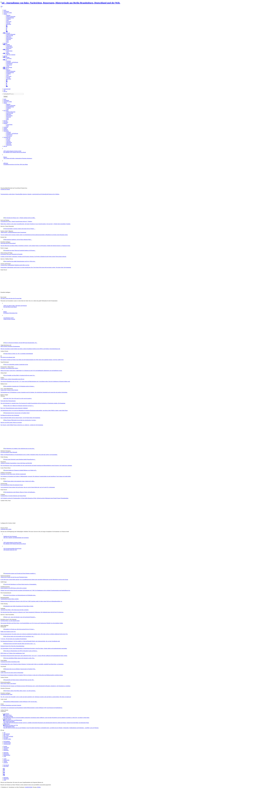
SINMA (39, 787)
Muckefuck (8, 48)
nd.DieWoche (9, 63)
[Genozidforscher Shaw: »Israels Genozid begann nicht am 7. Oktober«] (19, 217)
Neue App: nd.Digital (8, 736)
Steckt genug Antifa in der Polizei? (8, 683)
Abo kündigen (6, 733)
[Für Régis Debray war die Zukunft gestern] (19, 617)
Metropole (8, 39)
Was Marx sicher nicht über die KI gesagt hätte (11, 298)
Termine (5, 56)
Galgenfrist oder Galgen (6, 529)
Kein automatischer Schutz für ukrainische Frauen (12, 484)
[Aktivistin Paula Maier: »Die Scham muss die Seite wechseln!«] (18, 606)
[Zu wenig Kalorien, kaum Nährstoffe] (19, 448)
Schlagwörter (6, 760)
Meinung (8, 15)
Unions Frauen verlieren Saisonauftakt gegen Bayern (12, 379)
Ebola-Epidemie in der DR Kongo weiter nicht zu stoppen (14, 588)
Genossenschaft (6, 88)
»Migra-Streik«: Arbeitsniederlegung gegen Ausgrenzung (13, 232)
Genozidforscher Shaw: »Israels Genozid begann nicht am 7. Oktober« (16, 221)
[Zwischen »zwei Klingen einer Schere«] (15, 364)
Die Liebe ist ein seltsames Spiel (8, 357)
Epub (7, 735)
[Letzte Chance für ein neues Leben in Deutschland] (19, 669)
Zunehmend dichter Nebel (6, 694)
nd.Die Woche (9, 47)
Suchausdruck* (6, 94)
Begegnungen (9, 38)
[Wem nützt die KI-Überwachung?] (17, 239)
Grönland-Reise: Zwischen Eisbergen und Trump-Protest (13, 495)
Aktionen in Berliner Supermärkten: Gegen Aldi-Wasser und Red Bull (16, 463)
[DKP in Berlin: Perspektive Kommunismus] (20, 342)
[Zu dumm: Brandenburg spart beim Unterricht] (20, 701)
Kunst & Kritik (9, 35)
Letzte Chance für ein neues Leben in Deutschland (12, 672)
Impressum (5, 752)
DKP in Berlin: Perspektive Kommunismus (10, 346)
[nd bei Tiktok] (6, 30)
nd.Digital (8, 61)
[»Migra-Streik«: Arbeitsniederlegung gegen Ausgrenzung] (19, 228)
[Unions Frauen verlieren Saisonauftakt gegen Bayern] (19, 375)
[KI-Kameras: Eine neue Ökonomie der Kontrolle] (19, 250)
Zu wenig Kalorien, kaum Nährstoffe (9, 452)
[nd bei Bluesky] (6, 26)
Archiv (5, 758)
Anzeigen (5, 748)
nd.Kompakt (9, 45)
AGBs (7, 66)
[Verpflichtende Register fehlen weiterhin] (19, 595)
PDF (4, 735)
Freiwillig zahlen (7, 739)
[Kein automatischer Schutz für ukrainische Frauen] (19, 481)
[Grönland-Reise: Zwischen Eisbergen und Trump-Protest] (19, 492)
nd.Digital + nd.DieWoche (12, 62)
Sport (7, 20)
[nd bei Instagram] (6, 28)
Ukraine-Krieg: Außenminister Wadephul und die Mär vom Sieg (15, 265)
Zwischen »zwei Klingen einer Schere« (9, 368)
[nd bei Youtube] (7, 31)
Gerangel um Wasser (5, 189)
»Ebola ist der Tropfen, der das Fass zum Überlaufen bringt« (14, 577)
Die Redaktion (6, 741)
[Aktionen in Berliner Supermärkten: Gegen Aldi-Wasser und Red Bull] (19, 459)
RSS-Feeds (5, 766)
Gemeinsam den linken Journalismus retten (10, 661)
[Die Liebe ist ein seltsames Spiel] (18, 353)
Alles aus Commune (10, 54)
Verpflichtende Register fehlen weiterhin (10, 598)
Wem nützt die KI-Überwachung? (8, 243)
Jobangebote (6, 747)
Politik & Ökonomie (10, 16)
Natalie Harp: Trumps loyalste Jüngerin (9, 390)
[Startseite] (136, 2)
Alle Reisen (8, 58)
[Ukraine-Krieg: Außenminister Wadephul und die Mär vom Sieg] (19, 261)
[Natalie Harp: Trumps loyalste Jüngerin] (19, 386)
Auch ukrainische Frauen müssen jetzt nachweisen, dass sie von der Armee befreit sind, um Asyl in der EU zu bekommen (28, 487)
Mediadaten (6, 750)
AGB (4, 756)
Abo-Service (9, 64)
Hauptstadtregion (10, 17)
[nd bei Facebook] (6, 29)
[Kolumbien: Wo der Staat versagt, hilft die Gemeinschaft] (20, 470)
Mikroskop (8, 36)
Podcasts (8, 22)
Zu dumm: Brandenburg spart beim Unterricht (11, 705)
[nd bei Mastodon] (6, 25)
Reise (7, 42)
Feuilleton (8, 19)
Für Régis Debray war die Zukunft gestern (10, 620)
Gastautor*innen (7, 742)
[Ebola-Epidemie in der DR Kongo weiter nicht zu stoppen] (20, 584)
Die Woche (8, 21)
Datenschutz (6, 753)
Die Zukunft (6, 765)
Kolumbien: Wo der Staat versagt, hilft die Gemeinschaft (13, 474)
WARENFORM (28, 787)
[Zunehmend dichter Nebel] (19, 690)
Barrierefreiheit (6, 755)
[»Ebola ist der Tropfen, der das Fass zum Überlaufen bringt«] (19, 573)
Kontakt (5, 746)
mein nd (5, 91)
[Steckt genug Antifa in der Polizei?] (18, 679)
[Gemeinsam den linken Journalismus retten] (19, 658)
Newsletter (8, 24)
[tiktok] (6, 85)
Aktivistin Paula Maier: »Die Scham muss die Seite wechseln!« (15, 609)
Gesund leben (9, 50)
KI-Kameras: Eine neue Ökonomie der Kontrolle (11, 254)
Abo (2, 6)
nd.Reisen (5, 762)
